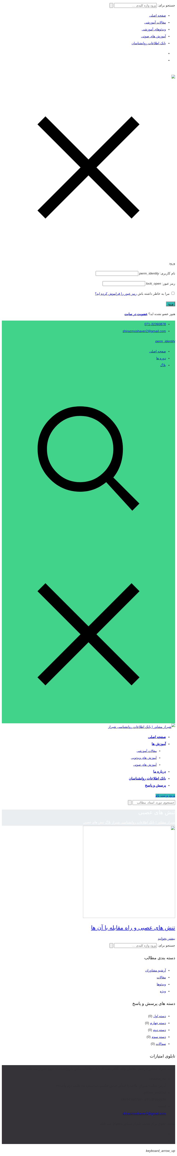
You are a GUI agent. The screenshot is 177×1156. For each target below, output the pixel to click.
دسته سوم (159, 1037)
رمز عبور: (160, 283)
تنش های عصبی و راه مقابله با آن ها (133, 927)
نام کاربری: (157, 273)
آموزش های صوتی (153, 36)
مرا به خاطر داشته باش (154, 293)
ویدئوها (161, 984)
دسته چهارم (158, 1023)
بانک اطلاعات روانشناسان (149, 43)
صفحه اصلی (157, 15)
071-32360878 (155, 324)
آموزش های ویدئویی (144, 758)
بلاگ (163, 365)
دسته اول (159, 1016)
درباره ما (159, 771)
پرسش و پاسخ (155, 785)
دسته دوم (159, 1030)
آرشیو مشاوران (155, 970)
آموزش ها (159, 744)
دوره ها (161, 358)
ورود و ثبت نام (165, 795)
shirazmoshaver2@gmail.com (144, 331)
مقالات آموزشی (155, 22)
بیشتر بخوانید (166, 938)
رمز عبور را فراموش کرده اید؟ (116, 293)
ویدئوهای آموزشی (154, 29)
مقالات (161, 977)
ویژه (163, 991)
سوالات (161, 1044)
